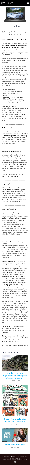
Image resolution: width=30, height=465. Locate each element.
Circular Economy (16, 34)
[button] (28, 3)
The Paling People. (14, 234)
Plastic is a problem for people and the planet (15, 420)
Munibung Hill (8, 32)
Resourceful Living (12, 199)
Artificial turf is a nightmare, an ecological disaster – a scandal (15, 375)
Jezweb (25, 459)
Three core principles (15, 445)
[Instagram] (15, 462)
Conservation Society (7, 3)
